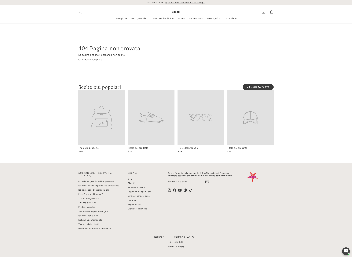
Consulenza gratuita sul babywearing (96, 181)
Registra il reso (135, 204)
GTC (130, 179)
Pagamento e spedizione (140, 191)
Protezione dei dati (137, 187)
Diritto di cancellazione (139, 196)
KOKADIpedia (213, 18)
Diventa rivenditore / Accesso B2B (94, 228)
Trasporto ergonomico (88, 198)
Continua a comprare (90, 59)
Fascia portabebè (139, 18)
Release (181, 18)
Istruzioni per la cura (88, 215)
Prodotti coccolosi (87, 207)
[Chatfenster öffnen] (346, 251)
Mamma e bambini (162, 18)
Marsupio (120, 18)
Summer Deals (196, 18)
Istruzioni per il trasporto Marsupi (94, 190)
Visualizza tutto (258, 87)
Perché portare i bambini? (90, 194)
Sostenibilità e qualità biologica (93, 211)
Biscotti (131, 183)
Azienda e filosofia (87, 202)
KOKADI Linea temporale (90, 220)
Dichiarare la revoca (137, 209)
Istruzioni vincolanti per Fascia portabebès (98, 185)
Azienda (230, 18)
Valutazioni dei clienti (88, 224)
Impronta (132, 200)
